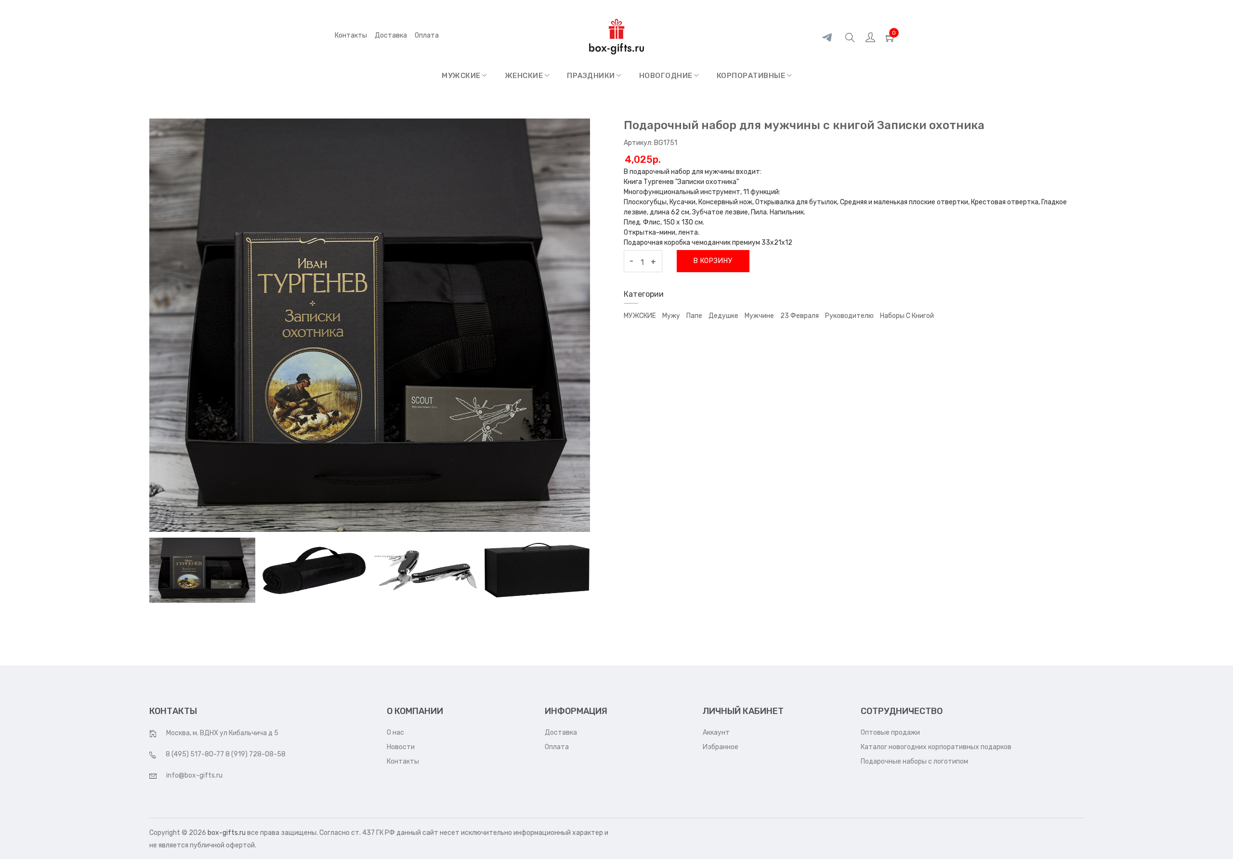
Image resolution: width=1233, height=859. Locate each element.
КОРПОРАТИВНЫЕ (752, 75)
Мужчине (759, 316)
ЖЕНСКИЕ (525, 75)
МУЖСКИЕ (462, 75)
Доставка (391, 35)
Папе (694, 316)
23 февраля (799, 316)
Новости (401, 747)
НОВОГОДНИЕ (667, 75)
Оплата (557, 747)
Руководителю (849, 316)
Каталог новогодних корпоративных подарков (936, 747)
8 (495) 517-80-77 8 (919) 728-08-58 (226, 754)
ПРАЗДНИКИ (591, 75)
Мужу (671, 316)
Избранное (720, 747)
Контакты (351, 35)
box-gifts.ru (227, 833)
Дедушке (723, 316)
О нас (395, 732)
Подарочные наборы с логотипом (914, 761)
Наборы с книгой (907, 316)
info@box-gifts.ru (194, 775)
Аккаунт (716, 732)
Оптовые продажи (890, 732)
